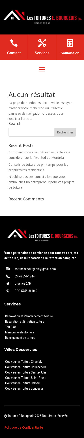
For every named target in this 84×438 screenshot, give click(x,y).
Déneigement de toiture (20, 338)
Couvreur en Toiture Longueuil (24, 388)
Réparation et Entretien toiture (24, 322)
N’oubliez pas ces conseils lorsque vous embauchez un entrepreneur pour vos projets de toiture (41, 181)
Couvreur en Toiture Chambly (23, 362)
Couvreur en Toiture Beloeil (22, 383)
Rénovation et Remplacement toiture (29, 316)
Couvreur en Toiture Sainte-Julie (25, 372)
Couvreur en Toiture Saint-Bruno (25, 378)
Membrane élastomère (19, 332)
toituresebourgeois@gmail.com (35, 269)
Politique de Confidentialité (23, 427)
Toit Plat (10, 327)
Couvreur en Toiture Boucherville (26, 367)
